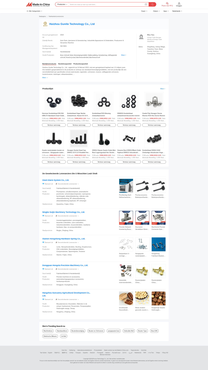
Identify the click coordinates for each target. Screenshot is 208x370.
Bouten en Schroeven (96, 331)
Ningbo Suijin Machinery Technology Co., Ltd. (63, 212)
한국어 (124, 352)
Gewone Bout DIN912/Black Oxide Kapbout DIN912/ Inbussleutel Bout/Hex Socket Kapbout (129, 152)
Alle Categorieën (34, 11)
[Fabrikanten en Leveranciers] (38, 4)
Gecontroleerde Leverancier (68, 184)
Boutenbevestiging (78, 331)
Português (100, 352)
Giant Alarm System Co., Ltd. (55, 180)
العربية (130, 352)
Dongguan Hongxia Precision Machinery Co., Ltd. (65, 265)
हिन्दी (145, 352)
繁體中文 (64, 352)
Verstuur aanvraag (53, 125)
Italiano (107, 352)
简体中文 (57, 352)
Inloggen (179, 6)
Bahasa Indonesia (105, 354)
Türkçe (158, 352)
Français (78, 352)
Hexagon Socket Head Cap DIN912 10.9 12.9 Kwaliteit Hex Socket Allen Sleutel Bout (78, 152)
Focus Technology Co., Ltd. (101, 359)
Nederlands (138, 352)
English (50, 352)
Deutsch (92, 352)
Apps (165, 11)
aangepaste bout (113, 331)
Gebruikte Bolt (129, 331)
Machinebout (48, 331)
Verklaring (72, 350)
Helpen (155, 11)
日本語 (71, 352)
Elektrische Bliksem (50, 336)
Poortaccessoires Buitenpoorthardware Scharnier (142, 197)
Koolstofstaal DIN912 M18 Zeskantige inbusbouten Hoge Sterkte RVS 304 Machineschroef (153, 152)
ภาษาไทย (151, 352)
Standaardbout (62, 331)
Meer (123, 55)
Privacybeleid (98, 350)
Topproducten (135, 350)
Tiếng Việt (165, 352)
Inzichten (143, 350)
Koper (143, 11)
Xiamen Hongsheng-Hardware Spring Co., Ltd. (63, 239)
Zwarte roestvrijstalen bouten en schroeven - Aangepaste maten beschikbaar (53, 152)
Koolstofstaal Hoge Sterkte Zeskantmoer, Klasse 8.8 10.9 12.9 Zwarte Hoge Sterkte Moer (78, 115)
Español (85, 352)
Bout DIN (154, 331)
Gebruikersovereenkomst (84, 350)
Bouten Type (142, 331)
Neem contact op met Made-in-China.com (116, 350)
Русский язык (116, 352)
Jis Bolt (63, 336)
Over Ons (64, 350)
